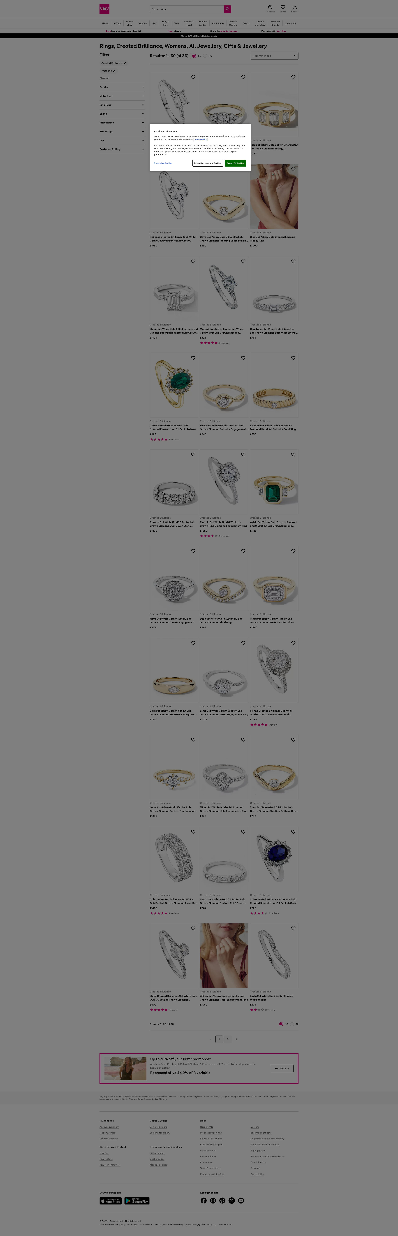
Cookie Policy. (200, 139)
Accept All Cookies (235, 163)
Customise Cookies (163, 163)
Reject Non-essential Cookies (207, 163)
